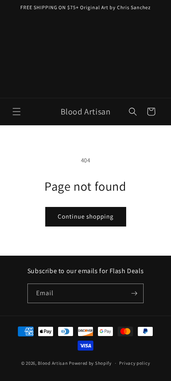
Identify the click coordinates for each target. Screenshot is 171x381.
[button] (16, 111)
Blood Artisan (53, 363)
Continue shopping (86, 216)
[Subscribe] (134, 293)
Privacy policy (134, 363)
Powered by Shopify (90, 363)
